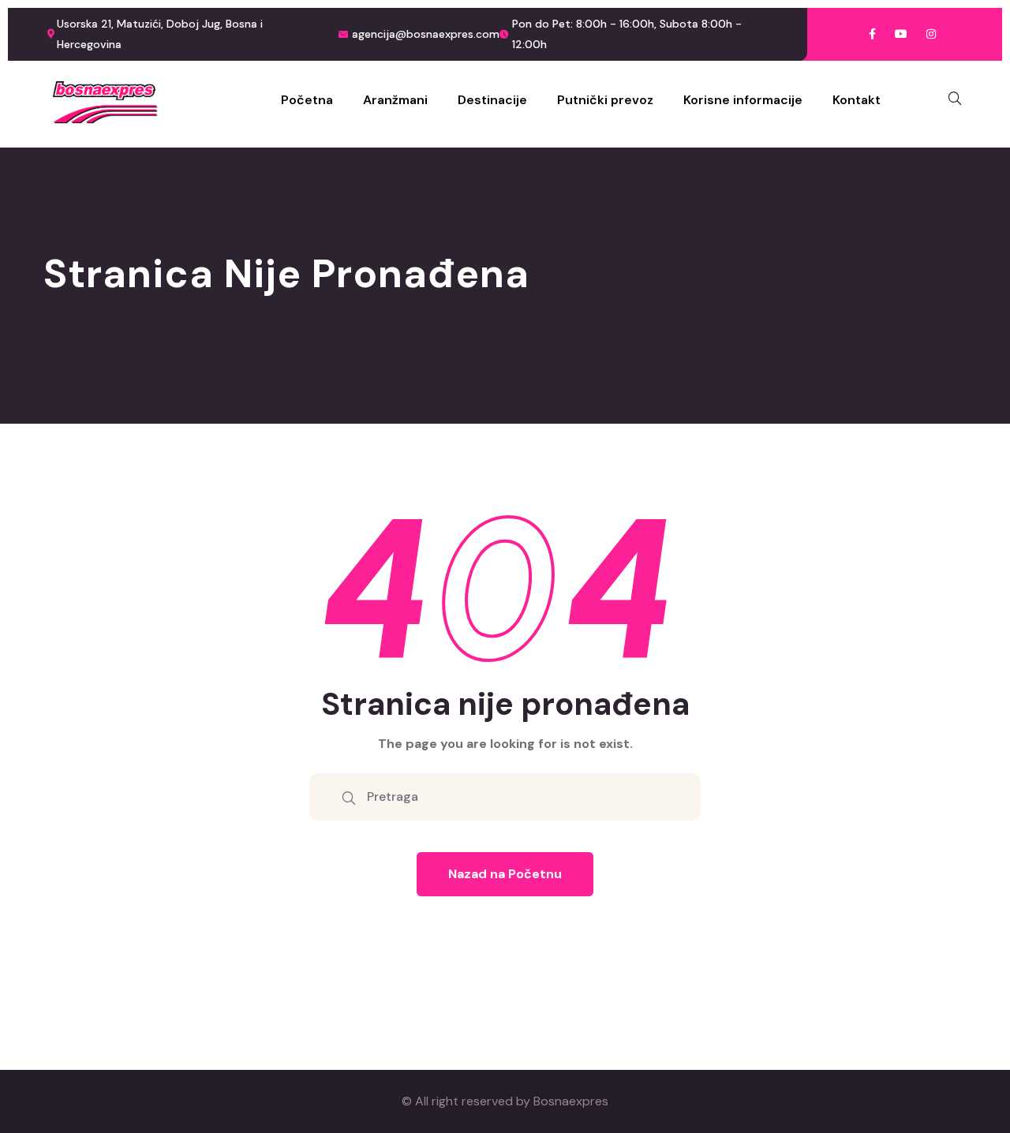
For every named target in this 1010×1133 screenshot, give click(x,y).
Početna (307, 100)
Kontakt (856, 100)
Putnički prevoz (605, 100)
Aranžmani (395, 100)
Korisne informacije (742, 100)
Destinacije (492, 100)
